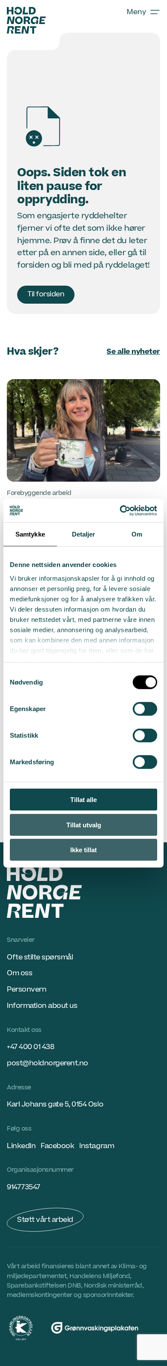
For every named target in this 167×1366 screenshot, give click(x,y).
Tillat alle (83, 799)
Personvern (26, 989)
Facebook (57, 1146)
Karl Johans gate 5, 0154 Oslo (55, 1104)
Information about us (42, 1006)
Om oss (19, 973)
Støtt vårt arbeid (45, 1220)
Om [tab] (136, 534)
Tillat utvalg (83, 824)
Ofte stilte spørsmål (40, 957)
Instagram (96, 1146)
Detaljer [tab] (83, 534)
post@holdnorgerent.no (47, 1063)
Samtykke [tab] (30, 534)
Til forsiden (45, 294)
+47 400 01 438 (30, 1047)
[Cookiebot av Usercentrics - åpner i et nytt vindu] (120, 510)
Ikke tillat (83, 849)
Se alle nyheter (133, 352)
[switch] (145, 709)
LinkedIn (21, 1146)
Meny (136, 12)
